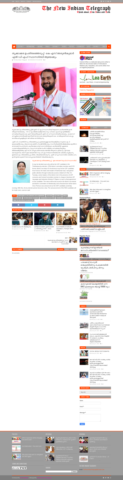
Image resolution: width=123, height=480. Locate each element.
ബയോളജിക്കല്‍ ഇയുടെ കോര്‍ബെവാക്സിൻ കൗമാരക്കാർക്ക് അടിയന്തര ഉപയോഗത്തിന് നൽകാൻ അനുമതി (98, 313)
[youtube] (108, 1)
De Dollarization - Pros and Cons (99, 181)
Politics (71, 46)
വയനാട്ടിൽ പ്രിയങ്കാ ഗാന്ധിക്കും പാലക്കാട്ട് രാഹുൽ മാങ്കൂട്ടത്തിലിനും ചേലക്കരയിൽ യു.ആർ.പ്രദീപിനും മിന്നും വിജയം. (95, 265)
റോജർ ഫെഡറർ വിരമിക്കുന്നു (21, 227)
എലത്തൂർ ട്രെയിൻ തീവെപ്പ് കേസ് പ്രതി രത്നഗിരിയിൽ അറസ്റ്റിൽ (98, 449)
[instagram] (106, 1)
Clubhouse (29, 1)
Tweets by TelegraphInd (87, 90)
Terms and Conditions (36, 1)
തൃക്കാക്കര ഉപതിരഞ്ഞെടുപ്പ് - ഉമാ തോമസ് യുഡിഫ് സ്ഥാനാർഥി (54, 160)
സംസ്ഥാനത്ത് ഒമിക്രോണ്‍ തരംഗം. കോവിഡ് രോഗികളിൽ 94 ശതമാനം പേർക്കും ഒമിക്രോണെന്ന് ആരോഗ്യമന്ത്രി (99, 337)
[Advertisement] (61, 30)
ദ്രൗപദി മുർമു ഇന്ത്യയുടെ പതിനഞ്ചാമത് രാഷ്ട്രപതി (93, 227)
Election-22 (57, 195)
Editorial (55, 46)
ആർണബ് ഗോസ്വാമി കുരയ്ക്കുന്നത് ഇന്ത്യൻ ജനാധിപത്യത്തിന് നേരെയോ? (95, 247)
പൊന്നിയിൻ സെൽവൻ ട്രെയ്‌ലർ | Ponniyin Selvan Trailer (64, 228)
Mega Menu (106, 46)
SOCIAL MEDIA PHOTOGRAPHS (99, 351)
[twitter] (104, 1)
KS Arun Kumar (17, 198)
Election (19, 46)
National (40, 46)
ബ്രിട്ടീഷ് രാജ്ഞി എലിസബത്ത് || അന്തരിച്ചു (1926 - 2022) (44, 227)
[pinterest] (110, 1)
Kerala (47, 46)
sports (64, 46)
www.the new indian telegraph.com (23, 200)
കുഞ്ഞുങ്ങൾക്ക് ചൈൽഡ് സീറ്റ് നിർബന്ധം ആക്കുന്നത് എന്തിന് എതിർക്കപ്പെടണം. (66, 439)
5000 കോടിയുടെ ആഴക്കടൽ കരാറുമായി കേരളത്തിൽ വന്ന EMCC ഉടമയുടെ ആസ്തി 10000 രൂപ (95, 283)
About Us (17, 1)
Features (95, 46)
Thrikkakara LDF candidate (63, 198)
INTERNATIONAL (30, 46)
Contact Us (23, 1)
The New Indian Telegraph (31, 198)
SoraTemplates (24, 477)
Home (13, 1)
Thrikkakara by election (47, 198)
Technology (80, 46)
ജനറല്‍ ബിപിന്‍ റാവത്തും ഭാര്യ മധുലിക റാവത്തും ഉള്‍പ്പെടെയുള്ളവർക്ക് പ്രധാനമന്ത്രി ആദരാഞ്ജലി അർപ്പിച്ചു (100, 363)
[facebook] (101, 1)
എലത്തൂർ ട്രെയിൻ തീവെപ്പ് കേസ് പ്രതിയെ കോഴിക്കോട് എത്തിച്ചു (98, 439)
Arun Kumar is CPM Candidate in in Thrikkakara (31, 195)
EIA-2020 (84, 297)
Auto (88, 46)
